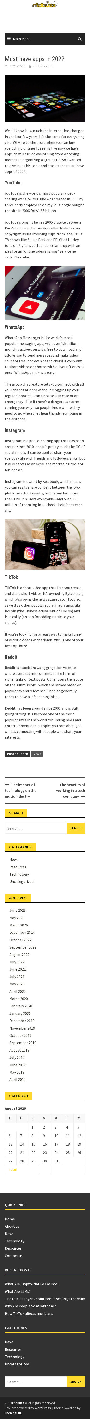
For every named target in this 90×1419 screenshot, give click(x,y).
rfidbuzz (18, 1403)
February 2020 (20, 1005)
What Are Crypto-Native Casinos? (32, 1284)
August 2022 (19, 954)
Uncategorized (21, 881)
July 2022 (16, 961)
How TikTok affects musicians (29, 1313)
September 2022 (22, 947)
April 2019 (17, 1079)
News (37, 754)
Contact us (14, 1255)
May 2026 (16, 917)
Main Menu (21, 38)
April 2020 (17, 991)
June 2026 (17, 910)
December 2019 (22, 1020)
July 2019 (16, 1057)
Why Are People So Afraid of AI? (30, 1306)
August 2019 (19, 1050)
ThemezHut (13, 1413)
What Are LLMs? (18, 1291)
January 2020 (20, 1013)
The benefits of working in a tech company (70, 790)
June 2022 (17, 969)
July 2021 (16, 976)
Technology (19, 874)
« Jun (13, 1169)
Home (10, 1218)
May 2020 (16, 983)
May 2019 (16, 1072)
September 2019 (22, 1042)
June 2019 (17, 1064)
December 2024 (22, 932)
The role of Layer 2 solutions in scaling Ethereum (45, 1298)
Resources (17, 867)
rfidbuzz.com (42, 66)
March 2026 (18, 925)
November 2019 (22, 1028)
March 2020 (18, 998)
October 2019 (20, 1035)
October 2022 (20, 939)
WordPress (43, 1408)
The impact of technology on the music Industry (20, 790)
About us (12, 1226)
